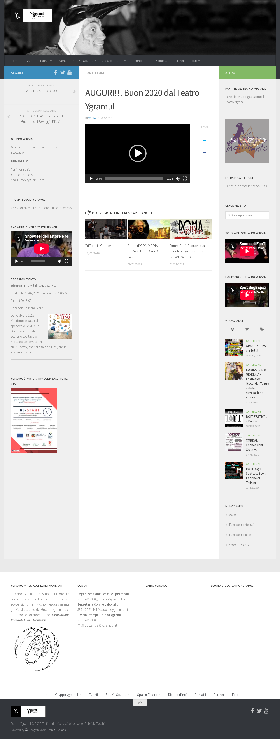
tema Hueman (57, 730)
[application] (137, 153)
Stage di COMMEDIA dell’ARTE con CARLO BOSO (143, 251)
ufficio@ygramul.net (113, 599)
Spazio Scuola (83, 60)
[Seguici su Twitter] (62, 72)
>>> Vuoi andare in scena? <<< (246, 186)
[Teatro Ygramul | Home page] (31, 15)
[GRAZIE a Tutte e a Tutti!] (234, 347)
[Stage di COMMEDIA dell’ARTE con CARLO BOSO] (149, 229)
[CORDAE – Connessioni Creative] (234, 442)
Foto (193, 60)
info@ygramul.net (32, 180)
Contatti (162, 60)
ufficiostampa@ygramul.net (98, 625)
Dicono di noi (141, 60)
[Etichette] (261, 329)
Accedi (233, 515)
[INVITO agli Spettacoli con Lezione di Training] (234, 470)
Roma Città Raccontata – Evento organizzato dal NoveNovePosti (188, 251)
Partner (179, 60)
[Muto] (177, 178)
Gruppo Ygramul (37, 60)
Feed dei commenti (241, 535)
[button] (138, 153)
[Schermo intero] (184, 178)
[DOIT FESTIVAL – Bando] (234, 418)
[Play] (91, 178)
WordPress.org (239, 545)
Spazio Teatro (112, 60)
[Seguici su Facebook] (55, 72)
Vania (92, 118)
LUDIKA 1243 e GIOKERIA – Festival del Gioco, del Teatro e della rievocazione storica (257, 383)
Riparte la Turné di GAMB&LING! (34, 286)
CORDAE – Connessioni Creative (254, 445)
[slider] (134, 178)
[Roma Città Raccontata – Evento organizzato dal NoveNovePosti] (191, 229)
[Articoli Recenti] (232, 329)
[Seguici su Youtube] (69, 72)
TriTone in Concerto (100, 245)
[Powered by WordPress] (26, 729)
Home (15, 60)
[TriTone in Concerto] (106, 229)
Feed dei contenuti (241, 525)
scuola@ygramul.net (114, 609)
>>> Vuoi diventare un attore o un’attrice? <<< (41, 208)
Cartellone (95, 72)
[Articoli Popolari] (247, 329)
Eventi (62, 60)
